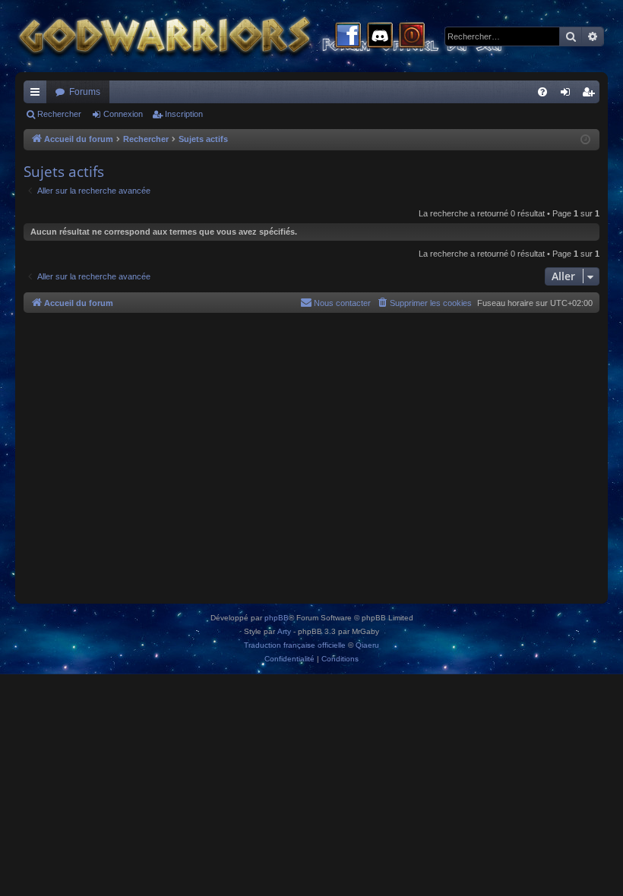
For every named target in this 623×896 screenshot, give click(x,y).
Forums (84, 92)
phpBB (276, 618)
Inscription (184, 113)
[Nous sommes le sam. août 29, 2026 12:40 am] (585, 140)
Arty (284, 631)
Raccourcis (38, 95)
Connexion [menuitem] (568, 95)
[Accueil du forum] (288, 36)
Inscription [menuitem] (591, 95)
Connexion (123, 113)
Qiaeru (367, 645)
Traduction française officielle (295, 645)
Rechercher (59, 113)
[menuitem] (542, 91)
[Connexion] (411, 36)
